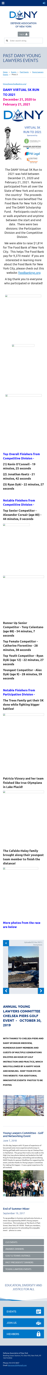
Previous (6, 991)
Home (5, 72)
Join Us (12, 1322)
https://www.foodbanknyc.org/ (14, 84)
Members (13, 1333)
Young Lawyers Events (18, 1269)
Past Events (24, 72)
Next (41, 991)
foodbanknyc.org (29, 272)
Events (14, 72)
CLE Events (11, 1242)
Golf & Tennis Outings (17, 1255)
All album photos (6, 943)
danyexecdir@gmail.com (17, 1365)
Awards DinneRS (14, 1248)
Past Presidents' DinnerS (19, 1262)
